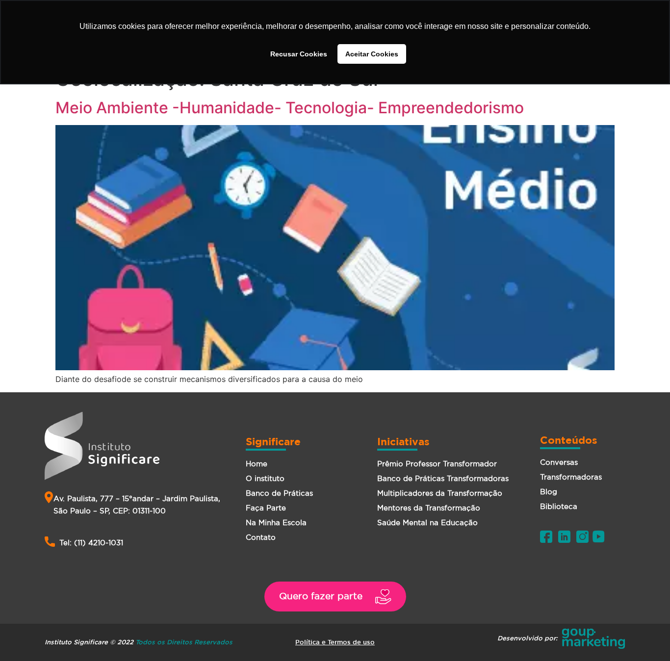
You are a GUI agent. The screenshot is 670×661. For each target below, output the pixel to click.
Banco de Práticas (279, 493)
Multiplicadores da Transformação (439, 493)
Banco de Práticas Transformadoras (443, 478)
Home (256, 463)
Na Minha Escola (276, 522)
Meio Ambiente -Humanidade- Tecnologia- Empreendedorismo (289, 107)
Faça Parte (266, 508)
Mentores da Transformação (428, 508)
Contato (261, 537)
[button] (335, 596)
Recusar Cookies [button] (298, 54)
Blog (548, 491)
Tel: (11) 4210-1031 (91, 542)
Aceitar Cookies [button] (371, 54)
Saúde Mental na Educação (427, 522)
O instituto (265, 478)
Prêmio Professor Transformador (437, 463)
